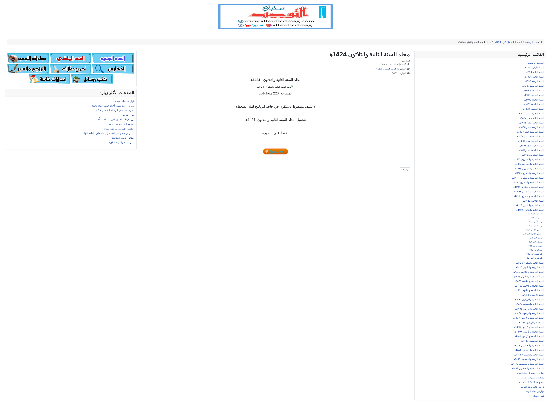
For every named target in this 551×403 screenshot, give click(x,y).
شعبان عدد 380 (535, 241)
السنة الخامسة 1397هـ (533, 85)
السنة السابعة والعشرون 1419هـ (528, 186)
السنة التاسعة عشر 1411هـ (531, 150)
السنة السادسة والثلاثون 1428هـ (528, 276)
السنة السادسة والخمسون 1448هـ (527, 368)
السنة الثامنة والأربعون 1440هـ (529, 331)
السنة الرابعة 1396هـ (534, 81)
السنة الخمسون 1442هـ (532, 340)
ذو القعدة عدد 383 (534, 254)
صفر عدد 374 (536, 217)
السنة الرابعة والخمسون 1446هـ (528, 359)
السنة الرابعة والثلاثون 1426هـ (529, 267)
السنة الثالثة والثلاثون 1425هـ (530, 262)
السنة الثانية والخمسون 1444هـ (529, 350)
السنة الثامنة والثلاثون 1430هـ (529, 285)
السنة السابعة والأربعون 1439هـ (529, 327)
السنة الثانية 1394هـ (534, 72)
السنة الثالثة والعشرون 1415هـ (529, 168)
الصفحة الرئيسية (536, 62)
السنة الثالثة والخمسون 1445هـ (529, 354)
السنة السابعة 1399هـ (533, 95)
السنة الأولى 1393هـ (534, 67)
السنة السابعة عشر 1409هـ (531, 141)
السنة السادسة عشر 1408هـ (530, 136)
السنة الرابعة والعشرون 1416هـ (529, 173)
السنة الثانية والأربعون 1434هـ (529, 304)
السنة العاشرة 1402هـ (533, 108)
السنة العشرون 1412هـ (533, 154)
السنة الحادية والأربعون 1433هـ (529, 299)
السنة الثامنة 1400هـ (534, 99)
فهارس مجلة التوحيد (534, 391)
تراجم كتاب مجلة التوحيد (532, 386)
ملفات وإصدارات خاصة (533, 377)
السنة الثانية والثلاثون (386, 68)
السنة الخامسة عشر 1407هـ (530, 131)
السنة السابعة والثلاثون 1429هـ (529, 281)
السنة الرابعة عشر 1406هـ (531, 127)
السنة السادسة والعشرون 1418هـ (528, 182)
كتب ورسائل (538, 396)
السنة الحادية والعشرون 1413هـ (529, 159)
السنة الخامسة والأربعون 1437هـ (528, 317)
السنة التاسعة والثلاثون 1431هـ (529, 290)
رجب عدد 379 (536, 237)
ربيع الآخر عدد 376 (534, 225)
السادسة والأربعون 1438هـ (531, 322)
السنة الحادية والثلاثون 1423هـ (529, 205)
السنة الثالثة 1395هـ (534, 76)
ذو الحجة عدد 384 (534, 258)
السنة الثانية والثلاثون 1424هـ (530, 209)
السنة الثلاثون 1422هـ (533, 200)
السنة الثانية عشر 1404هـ (531, 118)
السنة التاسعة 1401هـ (533, 104)
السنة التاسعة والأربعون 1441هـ (529, 336)
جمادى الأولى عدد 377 (532, 229)
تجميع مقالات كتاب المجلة (531, 382)
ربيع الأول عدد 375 (534, 221)
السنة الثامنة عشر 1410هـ (531, 145)
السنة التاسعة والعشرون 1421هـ (528, 196)
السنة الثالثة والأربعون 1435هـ (529, 308)
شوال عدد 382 (535, 250)
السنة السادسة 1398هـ (533, 90)
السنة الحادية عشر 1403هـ (531, 113)
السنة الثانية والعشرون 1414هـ (529, 164)
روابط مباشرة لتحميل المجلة (530, 373)
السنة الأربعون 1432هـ (533, 294)
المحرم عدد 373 (535, 213)
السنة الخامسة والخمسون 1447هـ (527, 363)
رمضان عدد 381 (535, 245)
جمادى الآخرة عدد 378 (532, 233)
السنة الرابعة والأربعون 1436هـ (529, 313)
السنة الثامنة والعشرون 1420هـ (529, 191)
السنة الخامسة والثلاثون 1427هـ (528, 271)
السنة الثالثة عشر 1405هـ (531, 122)
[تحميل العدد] (275, 151)
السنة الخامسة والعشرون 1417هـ (528, 177)
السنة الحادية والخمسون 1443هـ (528, 345)
